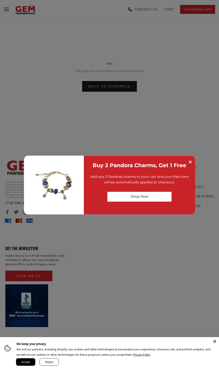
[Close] (215, 341)
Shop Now (139, 197)
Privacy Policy (142, 355)
